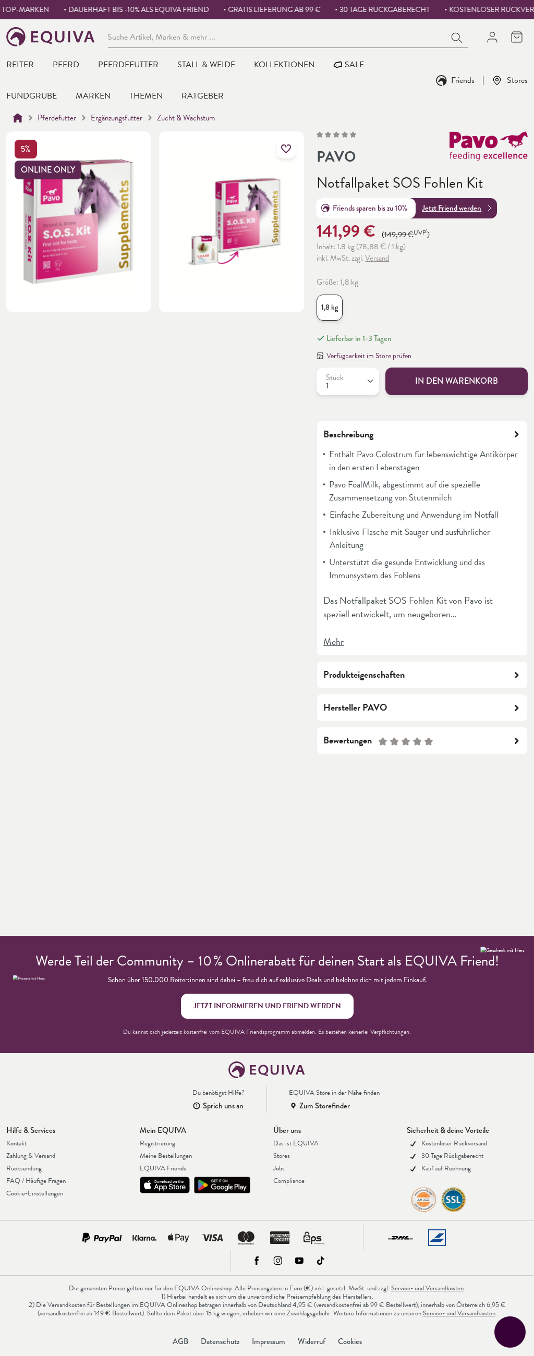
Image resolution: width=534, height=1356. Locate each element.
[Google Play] (222, 1185)
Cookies (350, 1341)
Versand (377, 258)
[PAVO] (489, 149)
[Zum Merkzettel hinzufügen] (286, 149)
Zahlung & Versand (30, 1156)
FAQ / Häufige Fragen (36, 1181)
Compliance (289, 1181)
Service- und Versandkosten (427, 1288)
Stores (517, 80)
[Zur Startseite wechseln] (50, 36)
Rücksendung (24, 1168)
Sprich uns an (223, 1105)
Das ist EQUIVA (296, 1143)
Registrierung (157, 1143)
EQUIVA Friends (163, 1168)
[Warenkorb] (516, 37)
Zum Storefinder (324, 1105)
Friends (463, 80)
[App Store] (165, 1185)
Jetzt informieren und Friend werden (267, 1006)
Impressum (268, 1341)
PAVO (336, 157)
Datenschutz (220, 1341)
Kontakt (16, 1143)
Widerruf (311, 1341)
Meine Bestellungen (166, 1156)
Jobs (279, 1168)
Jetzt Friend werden (451, 208)
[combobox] (276, 36)
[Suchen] (457, 36)
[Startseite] (18, 118)
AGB (180, 1341)
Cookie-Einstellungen (34, 1193)
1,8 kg (329, 307)
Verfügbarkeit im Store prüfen (368, 355)
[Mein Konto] (492, 37)
